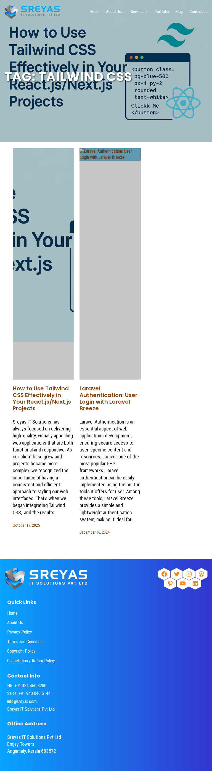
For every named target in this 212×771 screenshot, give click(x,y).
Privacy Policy (19, 632)
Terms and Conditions (25, 641)
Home (12, 613)
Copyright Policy (21, 651)
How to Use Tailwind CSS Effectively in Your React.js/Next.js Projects (42, 398)
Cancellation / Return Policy (31, 660)
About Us (15, 622)
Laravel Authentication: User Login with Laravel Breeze (108, 398)
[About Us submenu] (123, 12)
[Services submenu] (146, 12)
